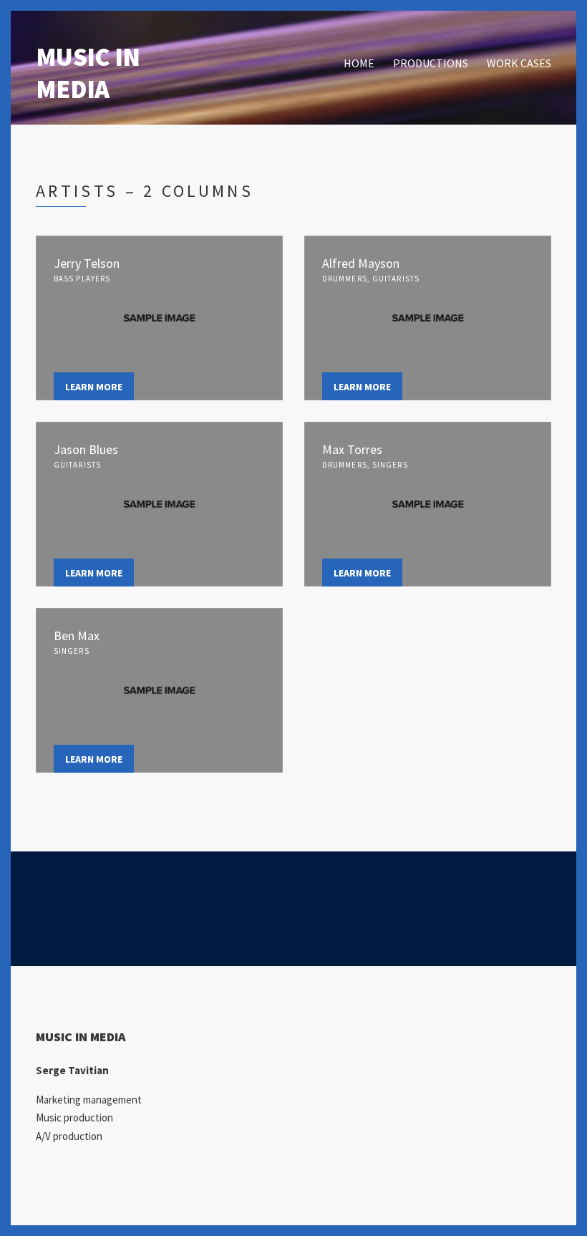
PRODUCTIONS (430, 63)
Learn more (93, 386)
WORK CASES (519, 63)
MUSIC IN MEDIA (88, 73)
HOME (359, 63)
